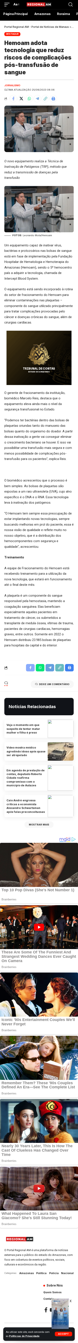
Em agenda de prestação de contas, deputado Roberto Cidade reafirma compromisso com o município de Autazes (25, 778)
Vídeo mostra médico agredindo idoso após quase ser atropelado (26, 751)
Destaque (12, 33)
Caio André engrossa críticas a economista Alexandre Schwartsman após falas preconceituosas (25, 806)
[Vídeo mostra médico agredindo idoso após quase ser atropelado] (61, 751)
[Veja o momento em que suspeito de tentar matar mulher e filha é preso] (61, 729)
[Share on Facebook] (13, 98)
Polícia (54, 1273)
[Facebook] (46, 1310)
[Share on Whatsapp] (29, 98)
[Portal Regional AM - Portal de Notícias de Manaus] (39, 4)
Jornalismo (12, 85)
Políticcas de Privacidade (24, 1336)
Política (41, 1273)
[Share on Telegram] (37, 98)
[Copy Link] (45, 98)
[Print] (53, 98)
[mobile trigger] (8, 4)
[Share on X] (21, 98)
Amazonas (26, 1273)
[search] (70, 4)
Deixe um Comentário (54, 684)
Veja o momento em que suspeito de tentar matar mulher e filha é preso (23, 728)
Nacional (67, 1273)
